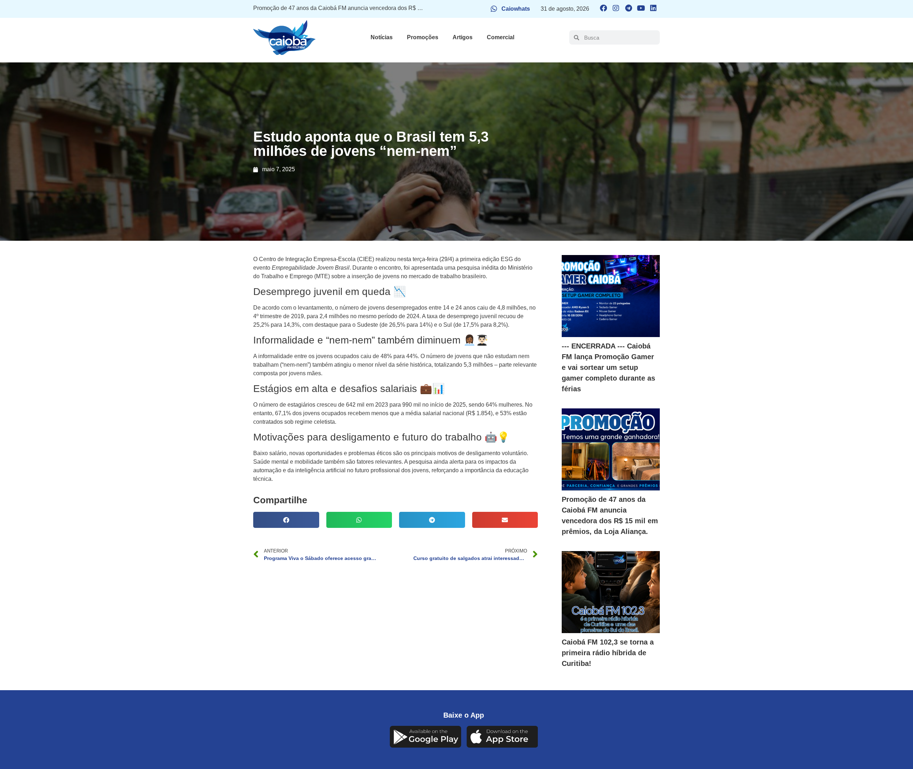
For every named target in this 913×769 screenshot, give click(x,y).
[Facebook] (603, 8)
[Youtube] (640, 8)
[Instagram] (615, 8)
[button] (286, 520)
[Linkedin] (653, 8)
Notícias (382, 37)
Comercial (500, 37)
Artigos (463, 37)
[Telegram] (628, 8)
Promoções (422, 37)
